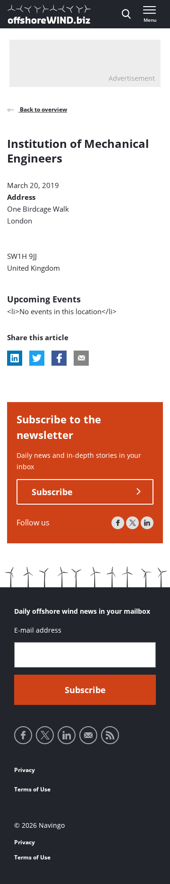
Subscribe (52, 492)
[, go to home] (49, 14)
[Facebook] (117, 522)
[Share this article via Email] (81, 358)
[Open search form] (126, 14)
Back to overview (42, 109)
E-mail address (37, 630)
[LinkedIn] (147, 522)
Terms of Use (32, 789)
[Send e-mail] (88, 735)
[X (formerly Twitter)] (132, 522)
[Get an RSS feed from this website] (110, 735)
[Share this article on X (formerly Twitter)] (36, 358)
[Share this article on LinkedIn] (14, 358)
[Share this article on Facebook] (59, 358)
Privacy (24, 770)
